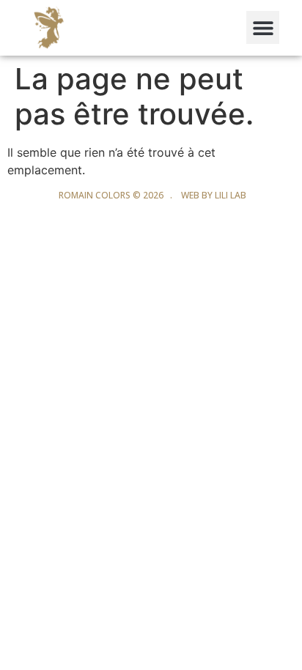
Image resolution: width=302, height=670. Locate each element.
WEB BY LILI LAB (213, 195)
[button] (262, 27)
